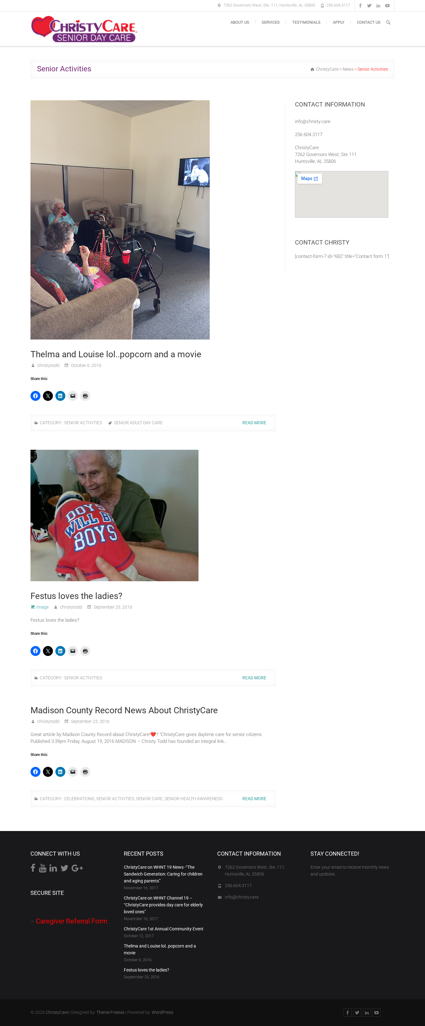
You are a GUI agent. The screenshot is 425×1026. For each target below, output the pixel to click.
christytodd (47, 365)
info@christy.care (312, 121)
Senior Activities (83, 422)
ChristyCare (57, 1012)
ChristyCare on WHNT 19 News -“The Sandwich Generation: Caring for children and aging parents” (163, 874)
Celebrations (79, 798)
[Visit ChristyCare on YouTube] (42, 869)
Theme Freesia (110, 1012)
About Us (240, 22)
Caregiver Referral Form (71, 921)
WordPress (162, 1012)
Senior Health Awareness (193, 798)
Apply (338, 22)
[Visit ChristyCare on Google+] (77, 869)
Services (271, 22)
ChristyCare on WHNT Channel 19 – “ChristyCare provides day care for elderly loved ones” (163, 904)
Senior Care (149, 798)
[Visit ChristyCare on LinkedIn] (53, 869)
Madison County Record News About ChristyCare (124, 710)
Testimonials (306, 22)
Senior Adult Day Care (138, 422)
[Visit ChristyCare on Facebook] (32, 869)
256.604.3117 (338, 5)
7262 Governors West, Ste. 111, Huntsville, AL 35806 (269, 5)
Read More (254, 422)
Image (42, 607)
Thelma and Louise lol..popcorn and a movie (115, 354)
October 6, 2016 (85, 365)
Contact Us (369, 22)
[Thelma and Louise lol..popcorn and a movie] (153, 220)
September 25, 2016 (112, 607)
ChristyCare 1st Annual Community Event (163, 928)
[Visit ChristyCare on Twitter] (64, 869)
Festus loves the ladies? (76, 596)
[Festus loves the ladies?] (153, 515)
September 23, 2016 (90, 721)
